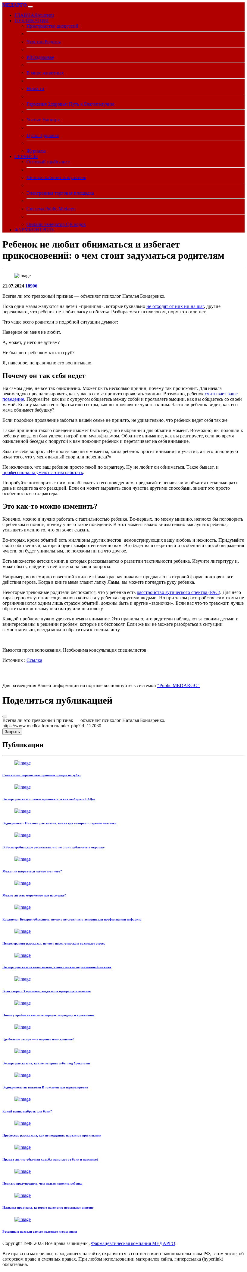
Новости (35, 88)
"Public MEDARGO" (178, 685)
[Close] (4, 716)
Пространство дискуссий (52, 26)
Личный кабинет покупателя (56, 177)
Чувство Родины (44, 41)
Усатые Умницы (43, 119)
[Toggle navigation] (30, 7)
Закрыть (12, 731)
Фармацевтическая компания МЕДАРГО (133, 1243)
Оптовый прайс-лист (48, 161)
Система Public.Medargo (51, 208)
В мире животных (45, 72)
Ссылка (34, 660)
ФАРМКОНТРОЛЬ (34, 229)
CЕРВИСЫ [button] (26, 156)
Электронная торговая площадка (60, 193)
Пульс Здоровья (43, 135)
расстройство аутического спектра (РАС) (178, 592)
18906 (31, 285)
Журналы (36, 151)
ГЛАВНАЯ (34, 15)
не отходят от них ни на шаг (175, 306)
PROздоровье (40, 57)
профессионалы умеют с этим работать (42, 472)
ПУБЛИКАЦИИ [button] (31, 20)
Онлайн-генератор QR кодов (56, 224)
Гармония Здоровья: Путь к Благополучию (70, 104)
